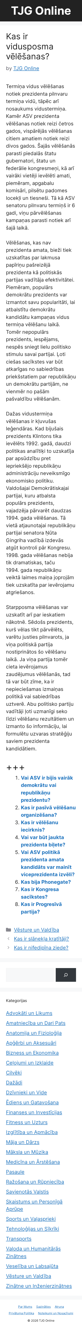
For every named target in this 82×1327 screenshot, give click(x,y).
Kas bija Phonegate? (46, 882)
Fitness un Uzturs (27, 1122)
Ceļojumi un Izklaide (30, 1063)
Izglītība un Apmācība (32, 1132)
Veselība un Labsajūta (32, 1266)
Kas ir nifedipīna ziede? (41, 948)
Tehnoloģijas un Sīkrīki (32, 1229)
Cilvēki (14, 1073)
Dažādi (14, 1083)
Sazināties (43, 1307)
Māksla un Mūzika (27, 1152)
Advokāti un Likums (29, 1013)
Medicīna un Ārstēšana (33, 1162)
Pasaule (15, 1172)
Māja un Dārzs (22, 1142)
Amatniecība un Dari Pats (35, 1023)
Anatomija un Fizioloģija (34, 1033)
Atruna (59, 1307)
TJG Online (41, 10)
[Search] (66, 975)
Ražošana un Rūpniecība (35, 1182)
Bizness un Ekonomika (32, 1053)
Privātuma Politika (21, 1313)
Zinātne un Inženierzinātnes (39, 1286)
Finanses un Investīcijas (34, 1112)
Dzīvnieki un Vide (26, 1092)
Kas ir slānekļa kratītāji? (41, 939)
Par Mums (25, 1307)
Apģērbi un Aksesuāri (31, 1043)
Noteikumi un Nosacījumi (55, 1313)
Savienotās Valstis (27, 1192)
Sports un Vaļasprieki (31, 1219)
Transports (18, 1239)
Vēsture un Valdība (36, 930)
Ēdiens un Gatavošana (32, 1102)
